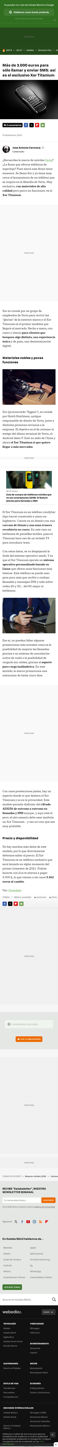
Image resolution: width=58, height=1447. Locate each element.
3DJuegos (34, 1328)
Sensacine (35, 1348)
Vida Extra (35, 1332)
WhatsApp (35, 1271)
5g (31, 1265)
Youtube (28, 1221)
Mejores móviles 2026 (35, 1176)
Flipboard (37, 125)
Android (7, 1265)
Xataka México (10, 1412)
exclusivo (41, 897)
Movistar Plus (45, 50)
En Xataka (13, 491)
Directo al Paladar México (12, 1427)
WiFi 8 (9, 50)
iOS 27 (19, 50)
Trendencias (9, 1388)
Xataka (6, 1328)
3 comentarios (14, 125)
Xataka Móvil (9, 1332)
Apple (33, 1247)
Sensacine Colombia (40, 1421)
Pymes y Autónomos (40, 1392)
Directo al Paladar (12, 1368)
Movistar (7, 1247)
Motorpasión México (40, 1425)
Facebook (26, 125)
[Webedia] (12, 1314)
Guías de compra (12, 1259)
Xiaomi (6, 1253)
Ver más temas (12, 1287)
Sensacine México (39, 1416)
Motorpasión (36, 1368)
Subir (46, 1312)
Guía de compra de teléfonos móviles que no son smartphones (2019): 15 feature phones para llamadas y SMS (29, 497)
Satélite (30, 50)
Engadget (15, 890)
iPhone (7, 1271)
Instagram (34, 1221)
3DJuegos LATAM (38, 1412)
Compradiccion (10, 1396)
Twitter (31, 125)
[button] (28, 147)
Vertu (48, 160)
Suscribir (48, 1200)
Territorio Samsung (40, 1259)
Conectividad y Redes (41, 1277)
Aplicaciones (36, 1253)
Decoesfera (9, 1392)
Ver (30, 1039)
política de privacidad (44, 1206)
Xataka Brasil (9, 1416)
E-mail (43, 125)
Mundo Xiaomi (10, 1345)
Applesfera (8, 1336)
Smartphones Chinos (14, 1277)
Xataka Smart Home (13, 1341)
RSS (40, 1221)
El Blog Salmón (37, 1388)
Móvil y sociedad (22, 897)
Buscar (54, 1299)
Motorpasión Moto (39, 1372)
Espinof (33, 1352)
